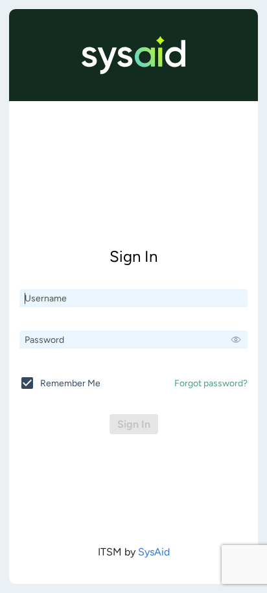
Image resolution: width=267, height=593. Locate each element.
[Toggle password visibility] (236, 339)
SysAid (154, 552)
